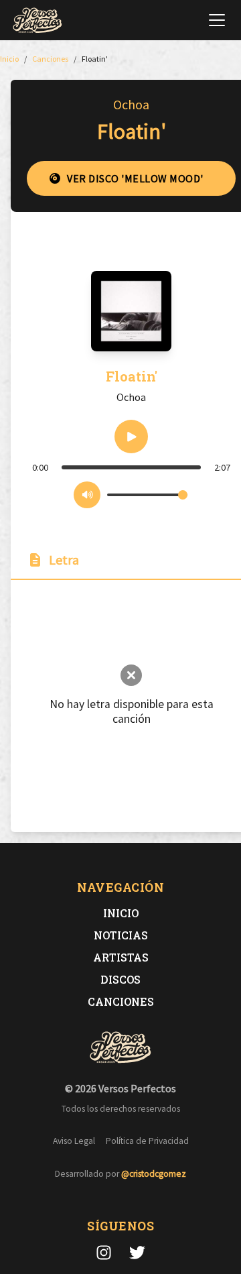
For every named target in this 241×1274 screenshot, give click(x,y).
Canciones (121, 1001)
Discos (120, 979)
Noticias (121, 935)
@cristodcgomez (153, 1173)
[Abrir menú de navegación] (217, 20)
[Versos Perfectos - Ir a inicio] (37, 20)
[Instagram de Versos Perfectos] (104, 1252)
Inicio (121, 913)
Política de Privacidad (147, 1141)
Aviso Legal (74, 1141)
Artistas (121, 957)
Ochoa (131, 104)
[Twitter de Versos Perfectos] (137, 1252)
